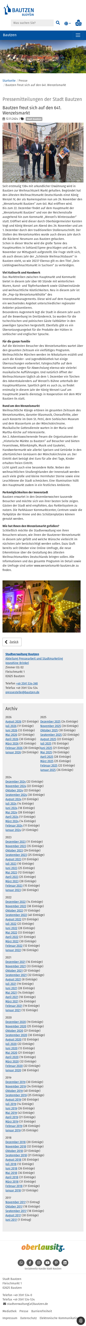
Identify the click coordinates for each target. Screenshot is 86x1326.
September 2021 (16, 975)
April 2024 (11, 817)
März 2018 (12, 1181)
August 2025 (48, 739)
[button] (67, 23)
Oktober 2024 (14, 790)
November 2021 (15, 966)
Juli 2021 (10, 984)
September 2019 (16, 1095)
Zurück (14, 642)
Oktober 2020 (14, 1031)
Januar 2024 (13, 830)
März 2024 (12, 821)
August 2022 (13, 919)
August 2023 (13, 859)
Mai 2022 (11, 932)
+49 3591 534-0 (22, 1295)
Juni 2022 (11, 928)
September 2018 (16, 1155)
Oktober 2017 (14, 1206)
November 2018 (15, 1146)
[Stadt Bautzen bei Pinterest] (56, 1265)
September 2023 (16, 855)
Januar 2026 (13, 752)
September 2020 (16, 1035)
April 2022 (11, 937)
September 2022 (16, 915)
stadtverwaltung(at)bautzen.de (27, 1304)
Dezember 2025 (50, 721)
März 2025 (46, 761)
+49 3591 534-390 (27, 683)
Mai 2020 (11, 1053)
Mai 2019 (11, 1113)
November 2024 (15, 786)
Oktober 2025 (49, 730)
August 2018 (13, 1159)
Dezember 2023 (15, 842)
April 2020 (12, 1057)
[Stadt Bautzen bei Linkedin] (65, 1265)
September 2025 (51, 735)
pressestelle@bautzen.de (22, 692)
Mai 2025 (46, 752)
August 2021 (13, 979)
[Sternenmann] (42, 606)
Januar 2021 (13, 1010)
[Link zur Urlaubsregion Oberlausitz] (43, 1248)
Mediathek (9, 1311)
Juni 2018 (11, 1168)
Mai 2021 (11, 992)
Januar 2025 (48, 770)
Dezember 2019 (15, 1082)
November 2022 (15, 906)
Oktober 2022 (14, 910)
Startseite (9, 80)
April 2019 (11, 1117)
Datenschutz (28, 1318)
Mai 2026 (11, 735)
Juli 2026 (10, 726)
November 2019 (15, 1086)
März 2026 (12, 743)
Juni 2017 (11, 1220)
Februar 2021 (13, 1006)
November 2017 (15, 1202)
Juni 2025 (46, 748)
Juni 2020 (11, 1048)
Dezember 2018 (15, 1142)
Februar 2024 (14, 825)
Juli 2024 (10, 803)
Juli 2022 (10, 924)
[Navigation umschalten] (78, 35)
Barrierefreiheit (41, 1311)
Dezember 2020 (15, 1022)
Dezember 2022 (15, 902)
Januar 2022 (13, 950)
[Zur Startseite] (18, 9)
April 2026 (11, 739)
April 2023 (11, 877)
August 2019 (13, 1099)
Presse (23, 1311)
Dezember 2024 (15, 781)
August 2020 (13, 1039)
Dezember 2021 (15, 962)
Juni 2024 (11, 808)
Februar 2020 (14, 1066)
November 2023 (15, 846)
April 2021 (11, 997)
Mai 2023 (11, 872)
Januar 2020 (13, 1070)
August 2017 (13, 1215)
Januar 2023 (13, 890)
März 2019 (11, 1121)
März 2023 (12, 881)
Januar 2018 (13, 1190)
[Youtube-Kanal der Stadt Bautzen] (47, 1265)
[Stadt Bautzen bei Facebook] (29, 1265)
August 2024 (13, 799)
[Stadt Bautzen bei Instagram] (38, 1265)
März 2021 (11, 1001)
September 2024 (16, 795)
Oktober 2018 (14, 1151)
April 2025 (46, 757)
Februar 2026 (14, 748)
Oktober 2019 (14, 1091)
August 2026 (13, 721)
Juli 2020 (11, 1044)
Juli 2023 (10, 864)
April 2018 (11, 1177)
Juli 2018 (10, 1164)
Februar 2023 (14, 885)
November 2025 (50, 726)
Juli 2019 (10, 1104)
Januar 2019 (13, 1130)
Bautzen (9, 35)
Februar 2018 (14, 1186)
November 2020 (15, 1026)
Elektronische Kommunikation (59, 1318)
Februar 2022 (14, 946)
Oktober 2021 (14, 970)
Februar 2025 (48, 765)
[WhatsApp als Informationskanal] (21, 1265)
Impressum (10, 1318)
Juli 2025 (45, 743)
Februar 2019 (13, 1126)
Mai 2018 (11, 1173)
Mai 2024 (11, 812)
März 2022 (12, 941)
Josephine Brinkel (17, 663)
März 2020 (12, 1061)
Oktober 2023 (14, 850)
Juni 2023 (11, 868)
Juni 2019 (11, 1108)
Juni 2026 (11, 730)
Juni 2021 (11, 988)
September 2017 (16, 1211)
